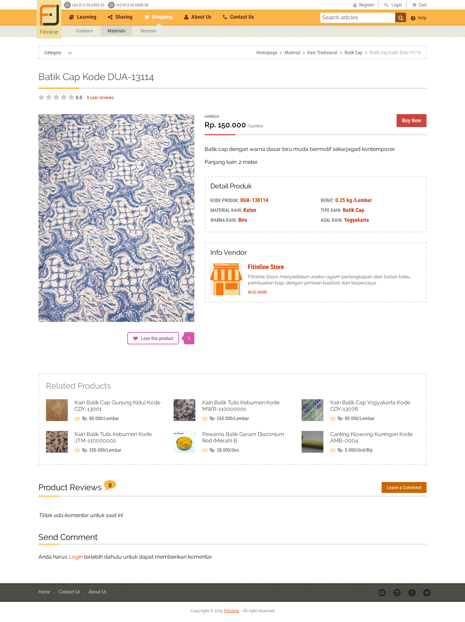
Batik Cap (353, 52)
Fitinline (231, 610)
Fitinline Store (266, 267)
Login (76, 557)
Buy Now (411, 120)
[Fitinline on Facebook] (412, 592)
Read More (257, 292)
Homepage (266, 52)
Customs (84, 30)
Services (148, 30)
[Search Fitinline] (400, 17)
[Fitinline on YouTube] (382, 592)
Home (44, 591)
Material (292, 52)
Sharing (123, 17)
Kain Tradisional (322, 52)
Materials (116, 30)
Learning (86, 17)
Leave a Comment (404, 487)
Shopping (161, 17)
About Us (200, 17)
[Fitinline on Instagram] (397, 592)
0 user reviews (100, 97)
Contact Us (241, 17)
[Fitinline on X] (427, 592)
